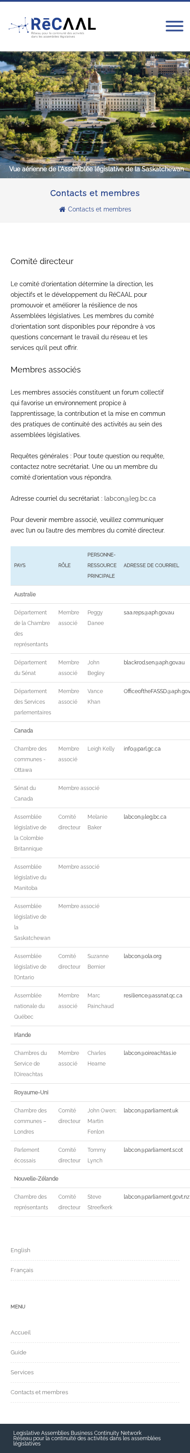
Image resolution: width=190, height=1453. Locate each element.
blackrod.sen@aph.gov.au (154, 662)
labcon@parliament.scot (153, 1150)
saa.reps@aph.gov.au (149, 613)
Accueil (21, 1332)
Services (22, 1372)
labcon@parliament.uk (151, 1111)
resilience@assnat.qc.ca (153, 996)
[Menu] (174, 26)
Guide (19, 1352)
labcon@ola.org (142, 956)
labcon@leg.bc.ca (130, 498)
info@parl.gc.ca (142, 749)
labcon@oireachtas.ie (150, 1053)
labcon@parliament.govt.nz (157, 1197)
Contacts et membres (39, 1392)
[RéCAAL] (53, 26)
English (20, 1250)
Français (22, 1270)
